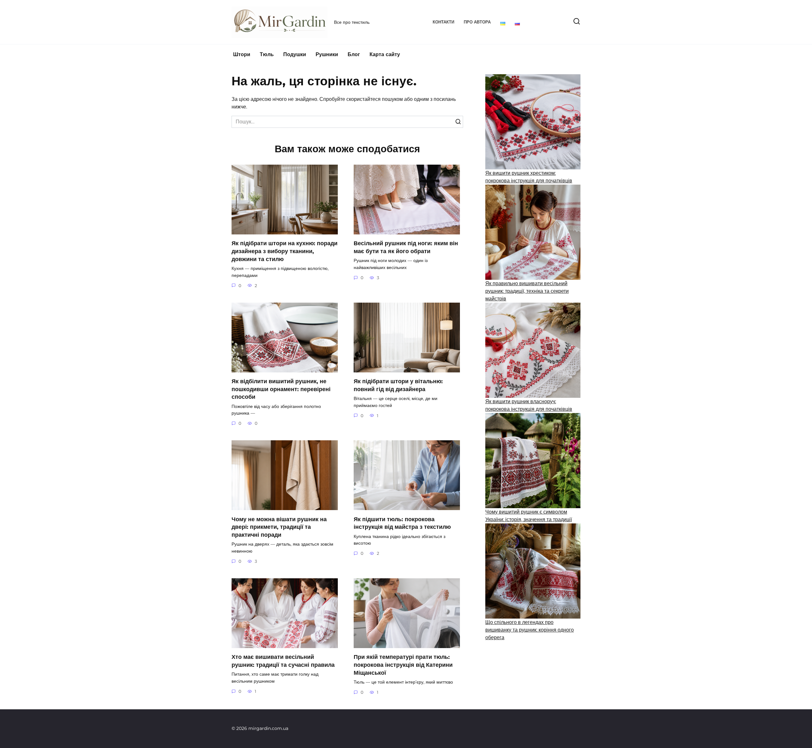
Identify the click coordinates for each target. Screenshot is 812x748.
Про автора (477, 22)
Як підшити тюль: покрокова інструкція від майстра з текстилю (402, 522)
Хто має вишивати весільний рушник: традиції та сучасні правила (283, 660)
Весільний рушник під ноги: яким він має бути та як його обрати (406, 247)
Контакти (443, 22)
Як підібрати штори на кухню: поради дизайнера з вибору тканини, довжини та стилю (284, 251)
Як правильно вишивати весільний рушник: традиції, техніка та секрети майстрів (527, 291)
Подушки (294, 54)
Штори (241, 54)
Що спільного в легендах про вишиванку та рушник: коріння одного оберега (529, 629)
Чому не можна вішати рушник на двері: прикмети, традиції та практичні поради (279, 526)
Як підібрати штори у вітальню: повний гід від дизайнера (398, 385)
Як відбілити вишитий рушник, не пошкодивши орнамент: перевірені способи (281, 389)
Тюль (267, 54)
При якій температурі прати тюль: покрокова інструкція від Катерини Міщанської (403, 664)
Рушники (327, 54)
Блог (354, 54)
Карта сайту (385, 54)
